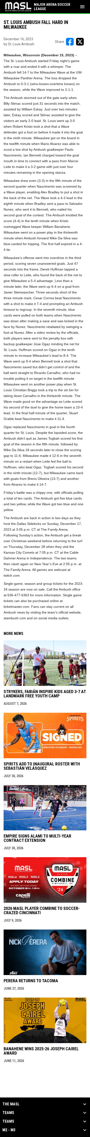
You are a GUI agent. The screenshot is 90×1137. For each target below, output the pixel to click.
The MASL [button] (10, 1104)
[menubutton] (82, 7)
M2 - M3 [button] (8, 1130)
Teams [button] (8, 1113)
